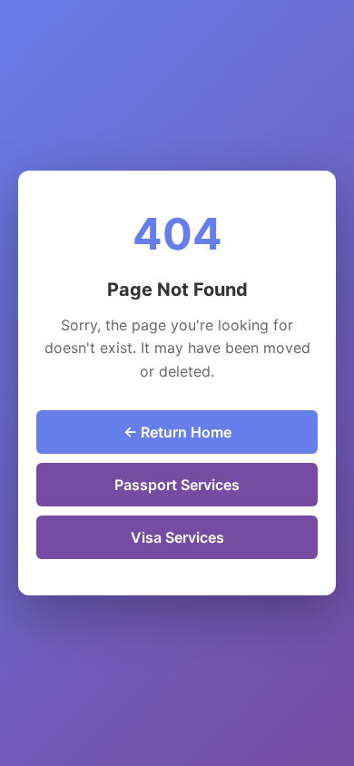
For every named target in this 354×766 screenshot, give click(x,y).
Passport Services (177, 485)
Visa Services (177, 537)
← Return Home (177, 432)
